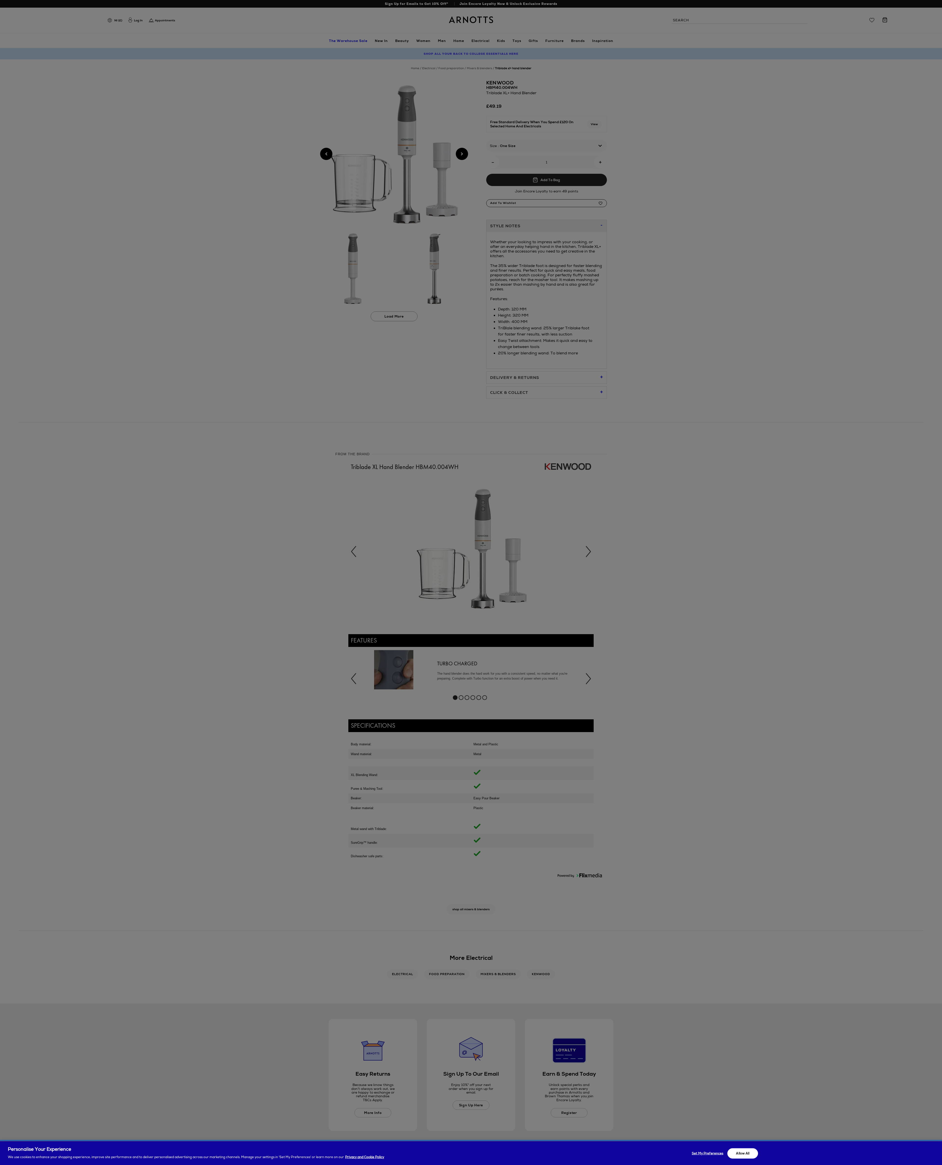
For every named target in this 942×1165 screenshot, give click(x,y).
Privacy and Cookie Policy (364, 1157)
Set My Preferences (707, 1153)
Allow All (742, 1153)
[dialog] (471, 1153)
